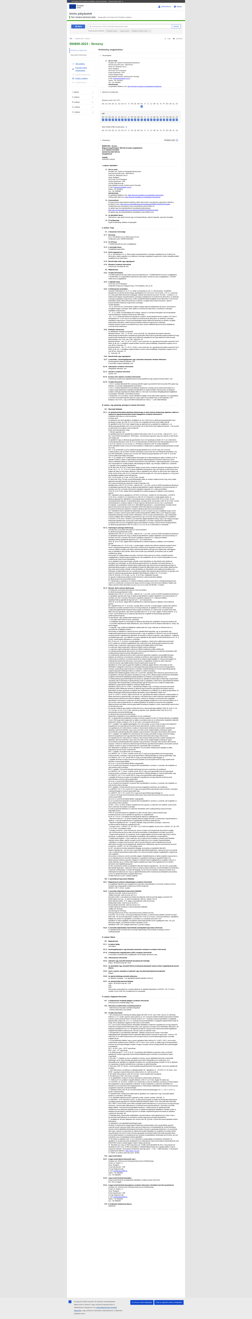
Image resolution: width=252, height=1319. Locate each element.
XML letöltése (80, 64)
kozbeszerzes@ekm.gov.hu (121, 78)
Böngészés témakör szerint (140, 31)
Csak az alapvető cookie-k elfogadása (169, 1302)
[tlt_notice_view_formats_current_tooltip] (177, 140)
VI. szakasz (76, 112)
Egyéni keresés (124, 31)
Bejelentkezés (166, 6)
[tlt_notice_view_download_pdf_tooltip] (103, 119)
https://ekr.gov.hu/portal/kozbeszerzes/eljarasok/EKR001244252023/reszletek (145, 204)
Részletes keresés (112, 31)
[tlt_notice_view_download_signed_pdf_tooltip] (142, 106)
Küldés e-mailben (81, 78)
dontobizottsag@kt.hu (120, 1171)
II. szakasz (75, 97)
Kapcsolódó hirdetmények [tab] (79, 55)
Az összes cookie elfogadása (142, 1302)
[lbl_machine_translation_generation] (126, 127)
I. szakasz (75, 92)
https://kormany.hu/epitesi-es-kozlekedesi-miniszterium (144, 86)
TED (70, 38)
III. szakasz (76, 102)
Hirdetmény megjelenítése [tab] (79, 50)
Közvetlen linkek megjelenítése (81, 69)
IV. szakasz (76, 107)
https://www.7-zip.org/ (132, 1151)
